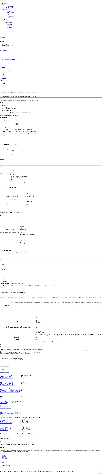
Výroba (8, 14)
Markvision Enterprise (9, 27)
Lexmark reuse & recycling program (9, 7)
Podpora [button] (3, 21)
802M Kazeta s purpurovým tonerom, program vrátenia (7, 385)
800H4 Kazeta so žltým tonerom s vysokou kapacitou (7, 412)
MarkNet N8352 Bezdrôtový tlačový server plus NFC (7, 422)
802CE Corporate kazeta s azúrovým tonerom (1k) (6, 378)
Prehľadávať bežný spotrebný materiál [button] (5, 408)
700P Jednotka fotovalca (3, 403)
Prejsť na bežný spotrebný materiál (4, 366)
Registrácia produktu (9, 23)
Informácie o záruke (9, 24)
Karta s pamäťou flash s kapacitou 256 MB (5, 428)
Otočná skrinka (2, 421)
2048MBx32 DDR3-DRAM (4, 430)
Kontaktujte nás (4, 455)
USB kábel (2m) (2, 420)
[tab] (52, 67)
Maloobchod (8, 15)
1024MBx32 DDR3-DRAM (4, 427)
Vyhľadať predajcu (4, 458)
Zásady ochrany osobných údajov (6, 468)
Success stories (4, 457)
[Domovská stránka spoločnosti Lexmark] (8, 0)
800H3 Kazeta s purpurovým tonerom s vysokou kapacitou (7, 413)
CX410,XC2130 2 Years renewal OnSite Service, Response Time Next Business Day (11, 426)
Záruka (6, 19)
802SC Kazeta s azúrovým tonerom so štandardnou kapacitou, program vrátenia (10, 389)
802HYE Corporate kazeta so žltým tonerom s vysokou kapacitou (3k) (9, 395)
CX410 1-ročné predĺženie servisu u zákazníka (6, 423)
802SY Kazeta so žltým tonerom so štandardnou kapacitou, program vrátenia (10, 391)
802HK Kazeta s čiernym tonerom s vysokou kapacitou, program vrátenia (9, 392)
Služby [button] (3, 18)
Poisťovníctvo (8, 11)
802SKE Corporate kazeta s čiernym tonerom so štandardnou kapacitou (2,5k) (10, 390)
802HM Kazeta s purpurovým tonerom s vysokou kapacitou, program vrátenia (10, 381)
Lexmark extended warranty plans (9, 8)
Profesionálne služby (7, 20)
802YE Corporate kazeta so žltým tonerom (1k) (6, 377)
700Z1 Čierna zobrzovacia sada (4, 402)
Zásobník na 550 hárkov (3, 429)
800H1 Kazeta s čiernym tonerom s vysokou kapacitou (7, 411)
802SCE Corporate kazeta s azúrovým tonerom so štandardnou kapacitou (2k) (10, 388)
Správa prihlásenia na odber (5, 459)
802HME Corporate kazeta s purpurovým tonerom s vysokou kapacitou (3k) (10, 396)
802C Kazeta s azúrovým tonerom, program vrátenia (7, 382)
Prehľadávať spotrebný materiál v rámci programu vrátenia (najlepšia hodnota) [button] (11, 373)
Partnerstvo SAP (9, 17)
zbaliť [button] (1, 398)
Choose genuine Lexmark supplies (9, 6)
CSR (2, 461)
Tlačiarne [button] (3, 4)
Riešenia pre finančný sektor (10, 12)
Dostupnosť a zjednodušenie (10, 16)
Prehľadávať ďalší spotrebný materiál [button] (5, 399)
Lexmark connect (4, 456)
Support (3, 462)
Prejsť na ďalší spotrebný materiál (4, 372)
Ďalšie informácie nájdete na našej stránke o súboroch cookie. (66, 471)
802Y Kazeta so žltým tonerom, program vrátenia (6, 384)
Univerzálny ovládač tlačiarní (10, 26)
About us (3, 454)
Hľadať (3, 2)
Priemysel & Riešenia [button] (4, 9)
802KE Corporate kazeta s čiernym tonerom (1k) (6, 376)
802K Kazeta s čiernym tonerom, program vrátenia (6, 383)
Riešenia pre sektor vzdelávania (11, 13)
